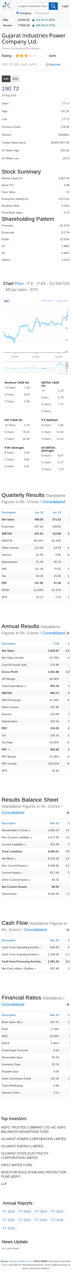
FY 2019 (57, 1220)
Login (65, 6)
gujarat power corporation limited (33, 1139)
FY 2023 (57, 1211)
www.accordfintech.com (20, 1261)
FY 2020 (41, 1220)
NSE (6, 78)
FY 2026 (9, 1211)
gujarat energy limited (22, 1146)
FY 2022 (9, 1220)
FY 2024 (41, 1211)
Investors (43, 13)
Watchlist (55, 64)
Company (25, 13)
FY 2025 (25, 1211)
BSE (15, 78)
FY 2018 (9, 1228)
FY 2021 (25, 1220)
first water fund (16, 1165)
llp (4, 1184)
